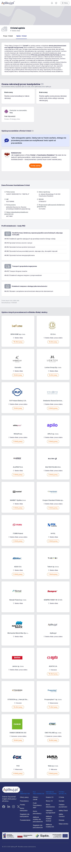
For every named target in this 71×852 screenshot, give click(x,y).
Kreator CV (49, 797)
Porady (22, 805)
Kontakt (61, 801)
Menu (66, 3)
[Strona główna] (8, 3)
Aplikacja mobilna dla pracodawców (38, 819)
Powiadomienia (25, 820)
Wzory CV (49, 801)
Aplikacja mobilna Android (49, 818)
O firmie (61, 797)
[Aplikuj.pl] (11, 789)
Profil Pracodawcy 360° (37, 805)
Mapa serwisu (63, 824)
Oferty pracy (24, 797)
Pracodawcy (24, 801)
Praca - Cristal (8, 36)
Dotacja (61, 820)
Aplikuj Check (63, 810)
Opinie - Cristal (21, 36)
